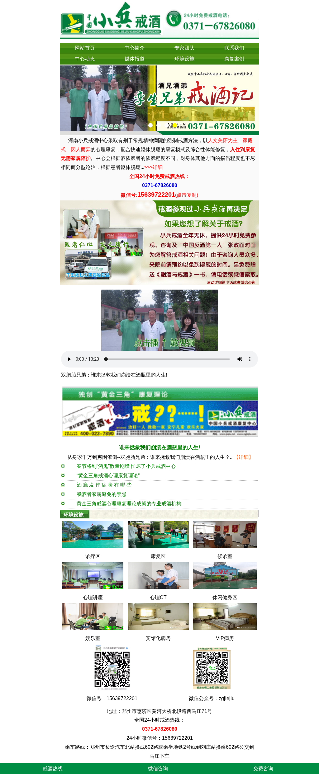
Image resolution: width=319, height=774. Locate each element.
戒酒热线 (53, 768)
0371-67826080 (159, 185)
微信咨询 (158, 768)
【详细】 (244, 457)
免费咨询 (263, 768)
